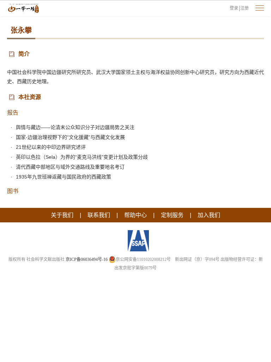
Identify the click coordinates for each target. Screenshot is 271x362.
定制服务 (172, 215)
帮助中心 (135, 215)
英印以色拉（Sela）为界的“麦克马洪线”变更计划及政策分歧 (82, 157)
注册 (244, 8)
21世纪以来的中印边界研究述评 (51, 147)
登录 (234, 8)
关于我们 (62, 215)
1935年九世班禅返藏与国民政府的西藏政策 (63, 177)
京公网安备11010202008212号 (143, 259)
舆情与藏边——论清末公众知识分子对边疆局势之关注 (75, 127)
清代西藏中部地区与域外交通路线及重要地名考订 (70, 167)
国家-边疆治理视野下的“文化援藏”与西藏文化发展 (70, 137)
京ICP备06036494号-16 (87, 259)
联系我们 (99, 215)
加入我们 (209, 215)
